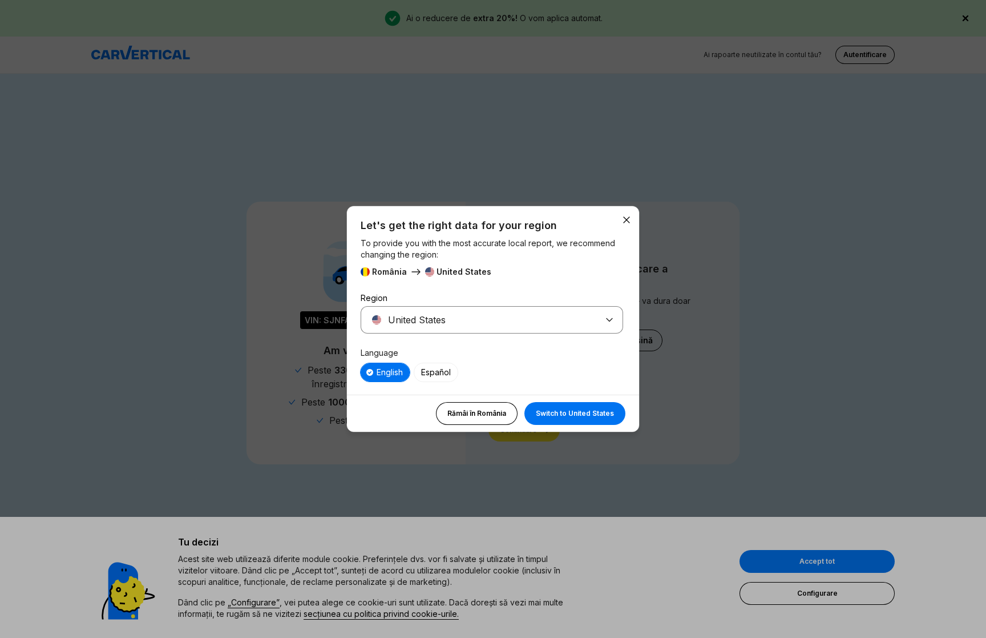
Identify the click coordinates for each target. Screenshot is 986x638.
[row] (385, 372)
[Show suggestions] (609, 320)
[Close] (626, 220)
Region (374, 298)
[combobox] (478, 320)
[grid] (492, 372)
